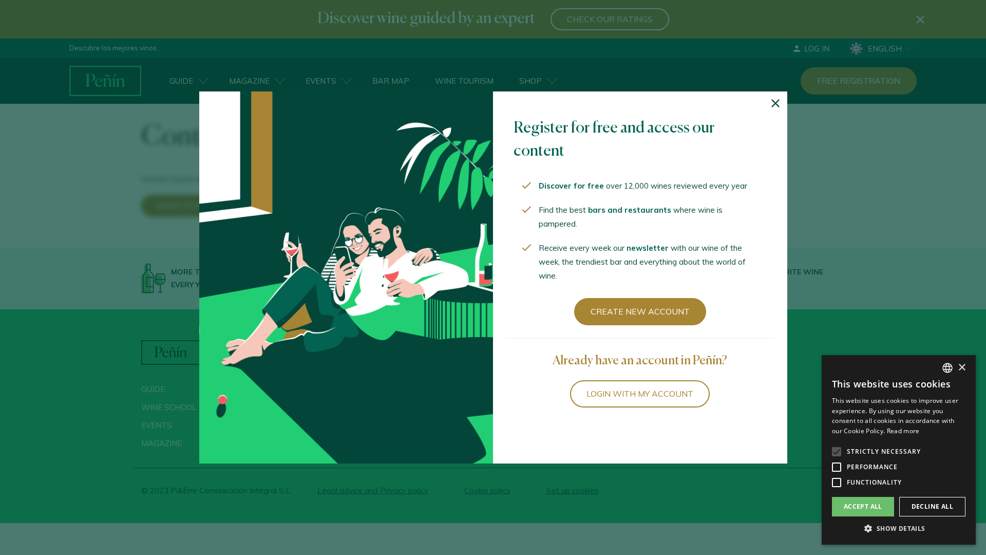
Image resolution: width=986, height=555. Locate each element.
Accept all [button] (863, 506)
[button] (898, 528)
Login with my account (639, 393)
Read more (903, 431)
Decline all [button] (932, 506)
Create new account (640, 311)
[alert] (899, 450)
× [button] (961, 368)
